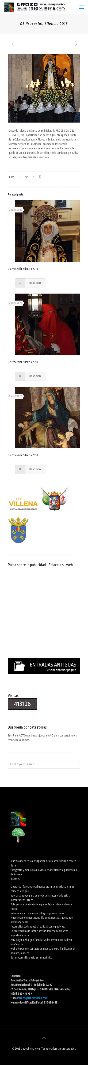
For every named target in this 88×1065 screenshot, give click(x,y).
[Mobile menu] (82, 7)
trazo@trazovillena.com (33, 998)
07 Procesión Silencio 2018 (23, 362)
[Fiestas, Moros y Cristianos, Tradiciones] (34, 7)
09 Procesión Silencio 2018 (23, 269)
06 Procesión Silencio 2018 (23, 455)
